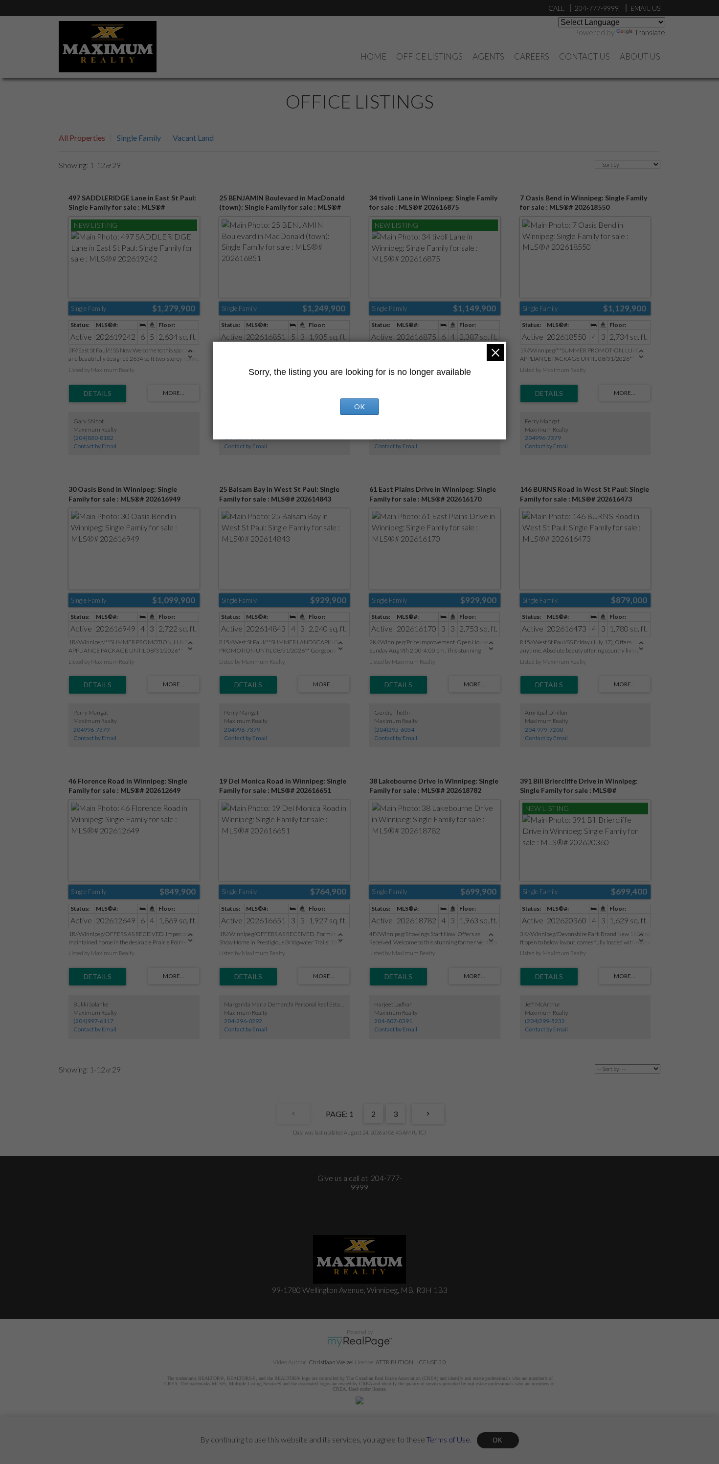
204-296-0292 (243, 1021)
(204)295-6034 (394, 729)
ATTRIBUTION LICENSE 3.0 (411, 1362)
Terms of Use (448, 1438)
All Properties (82, 137)
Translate (649, 32)
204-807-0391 (393, 1021)
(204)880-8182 (93, 437)
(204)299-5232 (545, 1021)
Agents (488, 56)
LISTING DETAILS (97, 393)
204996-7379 (543, 437)
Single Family (139, 137)
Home (373, 56)
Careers (531, 56)
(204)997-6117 (93, 1021)
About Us (640, 56)
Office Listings (429, 56)
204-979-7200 (544, 729)
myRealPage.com (360, 1342)
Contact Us (584, 56)
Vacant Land (193, 137)
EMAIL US (645, 8)
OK (498, 1440)
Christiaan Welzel (331, 1362)
